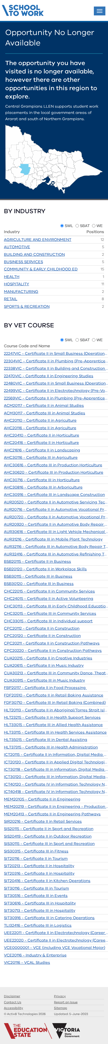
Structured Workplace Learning (23, 11)
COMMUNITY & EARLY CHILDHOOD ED (41, 269)
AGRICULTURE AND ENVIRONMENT (37, 239)
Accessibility (13, 1008)
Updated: (71, 1014)
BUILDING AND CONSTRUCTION (34, 254)
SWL (69, 225)
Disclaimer (12, 996)
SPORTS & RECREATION (27, 306)
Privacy (60, 996)
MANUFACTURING (21, 291)
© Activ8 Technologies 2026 (25, 1014)
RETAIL (10, 298)
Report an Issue (66, 1002)
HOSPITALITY (16, 284)
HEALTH (11, 276)
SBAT (85, 225)
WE (99, 225)
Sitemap (60, 1008)
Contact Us (12, 1002)
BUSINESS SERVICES (23, 261)
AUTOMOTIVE (17, 247)
